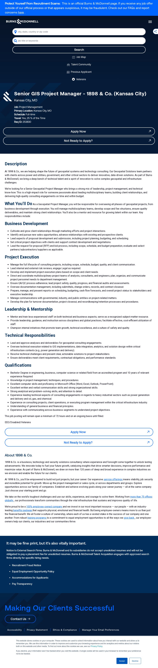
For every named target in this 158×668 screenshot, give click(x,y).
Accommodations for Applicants (30, 577)
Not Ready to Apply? (79, 140)
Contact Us (19, 619)
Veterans (81, 79)
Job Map (81, 57)
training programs (37, 517)
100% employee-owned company (44, 506)
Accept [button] (122, 660)
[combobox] (79, 31)
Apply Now (79, 131)
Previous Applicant (80, 71)
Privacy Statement (37, 630)
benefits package (23, 510)
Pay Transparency (22, 583)
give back (129, 517)
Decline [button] (135, 660)
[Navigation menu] (150, 22)
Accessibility (14, 630)
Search (79, 49)
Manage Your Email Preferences (100, 630)
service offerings (113, 479)
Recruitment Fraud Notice (26, 565)
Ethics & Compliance (65, 630)
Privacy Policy (96, 646)
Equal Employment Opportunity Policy (33, 571)
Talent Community (81, 64)
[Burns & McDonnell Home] (22, 21)
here (21, 12)
